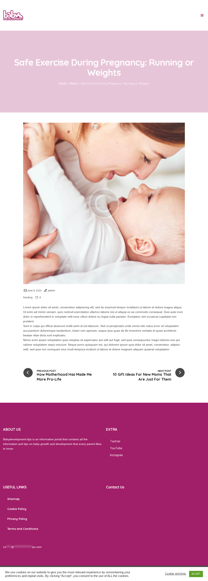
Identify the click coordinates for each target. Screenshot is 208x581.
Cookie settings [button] (175, 574)
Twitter (115, 441)
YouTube (116, 448)
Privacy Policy (17, 519)
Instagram (116, 455)
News (73, 83)
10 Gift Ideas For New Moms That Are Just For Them (142, 377)
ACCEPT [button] (196, 574)
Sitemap (13, 499)
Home (62, 83)
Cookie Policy (16, 509)
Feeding (27, 297)
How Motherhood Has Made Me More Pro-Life (64, 377)
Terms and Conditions (22, 529)
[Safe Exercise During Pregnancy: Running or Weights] (104, 203)
